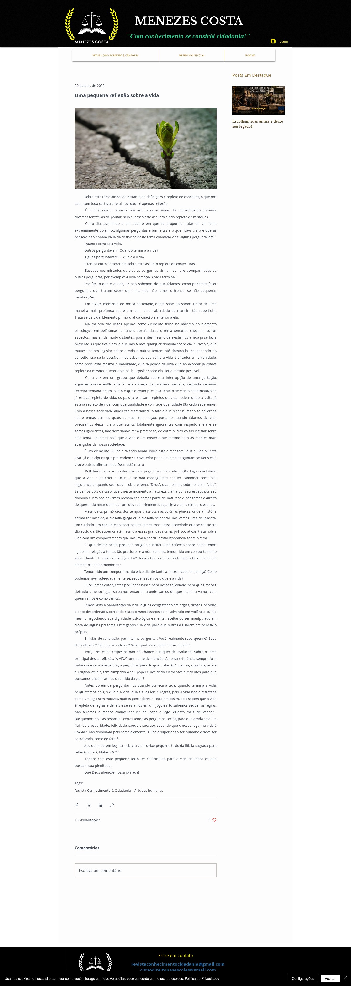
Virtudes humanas (148, 790)
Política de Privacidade (202, 978)
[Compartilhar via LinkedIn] (100, 805)
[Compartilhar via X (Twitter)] (88, 805)
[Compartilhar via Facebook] (77, 805)
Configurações (303, 978)
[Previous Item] (240, 100)
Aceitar (330, 978)
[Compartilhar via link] (112, 805)
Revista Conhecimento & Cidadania (103, 790)
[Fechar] (345, 978)
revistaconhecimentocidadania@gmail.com (178, 964)
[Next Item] (277, 100)
